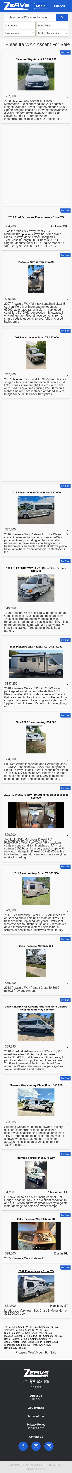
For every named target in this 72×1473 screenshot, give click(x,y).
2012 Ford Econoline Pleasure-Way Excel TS (36, 217)
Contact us (36, 1436)
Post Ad (59, 5)
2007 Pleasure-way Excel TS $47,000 (36, 337)
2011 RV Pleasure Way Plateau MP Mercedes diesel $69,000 (36, 796)
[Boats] (39, 1382)
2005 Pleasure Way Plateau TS (36, 1218)
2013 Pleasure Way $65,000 (36, 945)
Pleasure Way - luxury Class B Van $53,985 (36, 1085)
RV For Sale (10, 1327)
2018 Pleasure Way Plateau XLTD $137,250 (36, 646)
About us (36, 1395)
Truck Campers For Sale (17, 1333)
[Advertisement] (36, 166)
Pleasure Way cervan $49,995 (36, 261)
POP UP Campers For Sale (48, 1336)
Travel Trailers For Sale (16, 1339)
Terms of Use (36, 1416)
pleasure (17, 101)
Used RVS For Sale (41, 1333)
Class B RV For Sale (36, 1330)
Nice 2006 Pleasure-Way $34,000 (36, 722)
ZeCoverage (36, 1407)
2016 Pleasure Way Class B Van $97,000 (36, 492)
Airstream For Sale (14, 1330)
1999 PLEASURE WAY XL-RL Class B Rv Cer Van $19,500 (36, 570)
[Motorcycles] (46, 1382)
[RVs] (32, 1382)
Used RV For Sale (28, 1327)
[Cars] (25, 1382)
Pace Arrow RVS (42, 1344)
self (39, 303)
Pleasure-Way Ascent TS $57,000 (36, 59)
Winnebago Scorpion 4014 (18, 1344)
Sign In (40, 5)
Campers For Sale (49, 1327)
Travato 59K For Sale (15, 1347)
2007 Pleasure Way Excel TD (36, 1271)
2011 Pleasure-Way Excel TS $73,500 (36, 873)
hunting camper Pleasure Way (36, 1157)
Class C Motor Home (15, 1341)
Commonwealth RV (40, 1339)
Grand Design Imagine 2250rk (43, 1341)
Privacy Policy (36, 1424)
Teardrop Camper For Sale (18, 1336)
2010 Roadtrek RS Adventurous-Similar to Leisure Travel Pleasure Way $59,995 (36, 1008)
